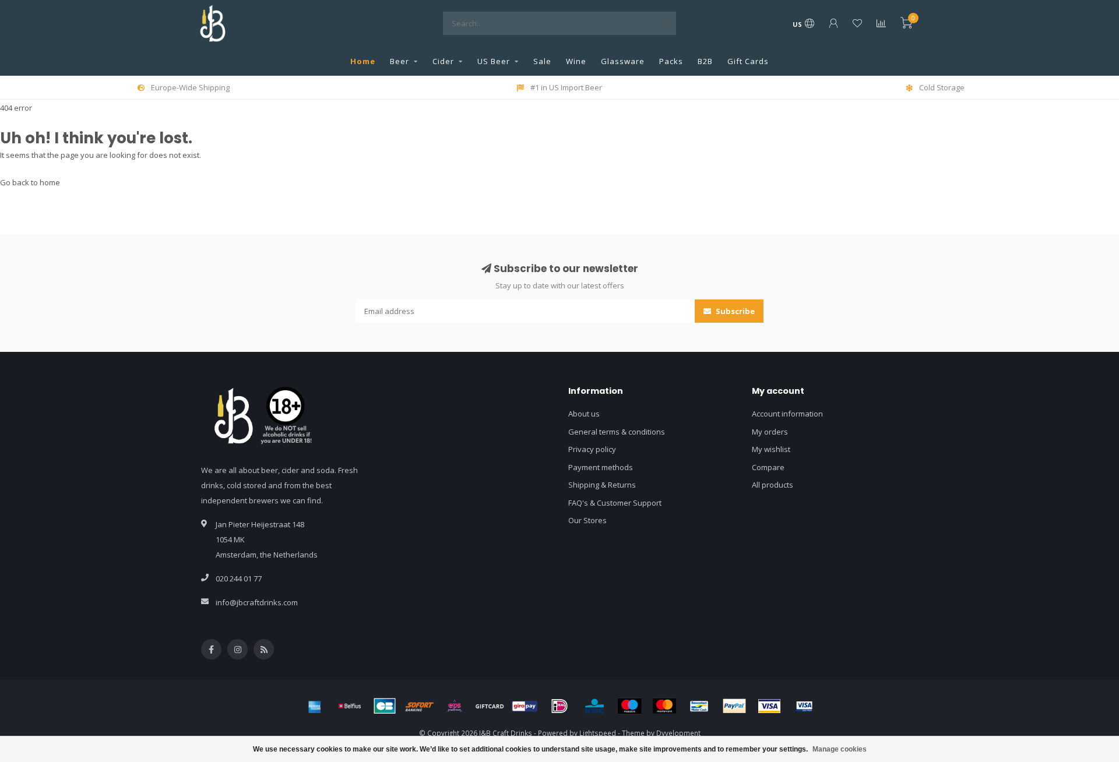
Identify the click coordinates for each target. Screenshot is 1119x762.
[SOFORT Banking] (419, 706)
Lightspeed (597, 733)
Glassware (623, 61)
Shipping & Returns (602, 484)
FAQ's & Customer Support (614, 503)
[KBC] (594, 706)
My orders (770, 431)
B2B (705, 61)
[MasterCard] (664, 706)
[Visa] (769, 706)
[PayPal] (734, 706)
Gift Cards (748, 61)
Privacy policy (592, 449)
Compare (768, 467)
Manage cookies (839, 749)
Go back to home (30, 182)
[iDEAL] (559, 706)
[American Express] (314, 706)
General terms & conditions (616, 431)
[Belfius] (349, 706)
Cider (443, 61)
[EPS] (454, 706)
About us (584, 413)
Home (362, 61)
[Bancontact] (699, 706)
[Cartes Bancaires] (384, 706)
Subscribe (734, 311)
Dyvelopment (678, 733)
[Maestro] (629, 706)
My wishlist (771, 449)
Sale (542, 61)
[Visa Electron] (804, 706)
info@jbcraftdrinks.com (257, 602)
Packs (671, 61)
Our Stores (587, 520)
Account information (787, 413)
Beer (399, 61)
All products (772, 484)
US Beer (493, 61)
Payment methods (600, 467)
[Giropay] (524, 706)
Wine (576, 61)
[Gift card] (489, 706)
